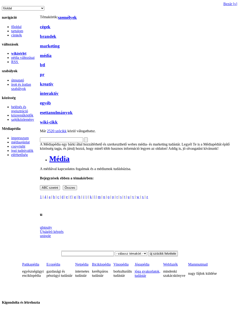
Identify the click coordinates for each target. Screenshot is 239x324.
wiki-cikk (49, 122)
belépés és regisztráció (19, 109)
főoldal (16, 27)
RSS (15, 62)
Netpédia (81, 264)
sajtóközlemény (22, 119)
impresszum (20, 138)
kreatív (46, 84)
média (46, 55)
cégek (45, 26)
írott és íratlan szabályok (21, 86)
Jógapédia (142, 264)
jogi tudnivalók (22, 151)
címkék (16, 35)
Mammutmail (198, 264)
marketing (50, 45)
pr (42, 74)
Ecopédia (53, 264)
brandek (48, 36)
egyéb (45, 102)
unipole (45, 236)
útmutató (17, 80)
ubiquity (46, 227)
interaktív (49, 93)
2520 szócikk (57, 131)
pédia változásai (23, 58)
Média (59, 158)
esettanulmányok (56, 112)
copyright (18, 146)
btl (42, 64)
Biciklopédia (101, 264)
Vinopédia (121, 264)
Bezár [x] (230, 4)
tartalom (17, 31)
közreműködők (22, 115)
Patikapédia (30, 264)
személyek (67, 17)
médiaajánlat (20, 142)
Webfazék (170, 264)
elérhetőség (19, 155)
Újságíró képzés (51, 232)
